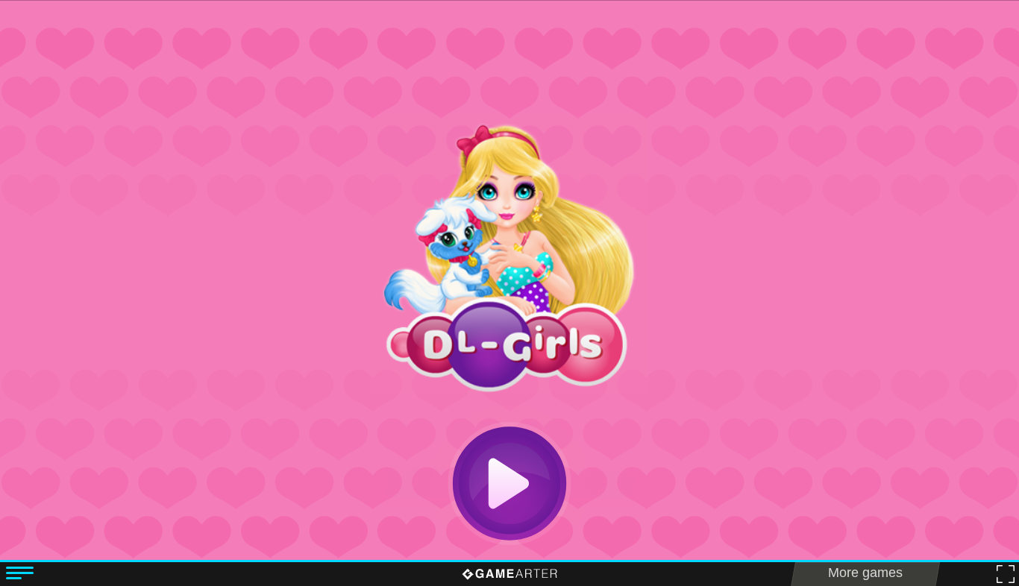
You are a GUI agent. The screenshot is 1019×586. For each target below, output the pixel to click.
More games (865, 572)
